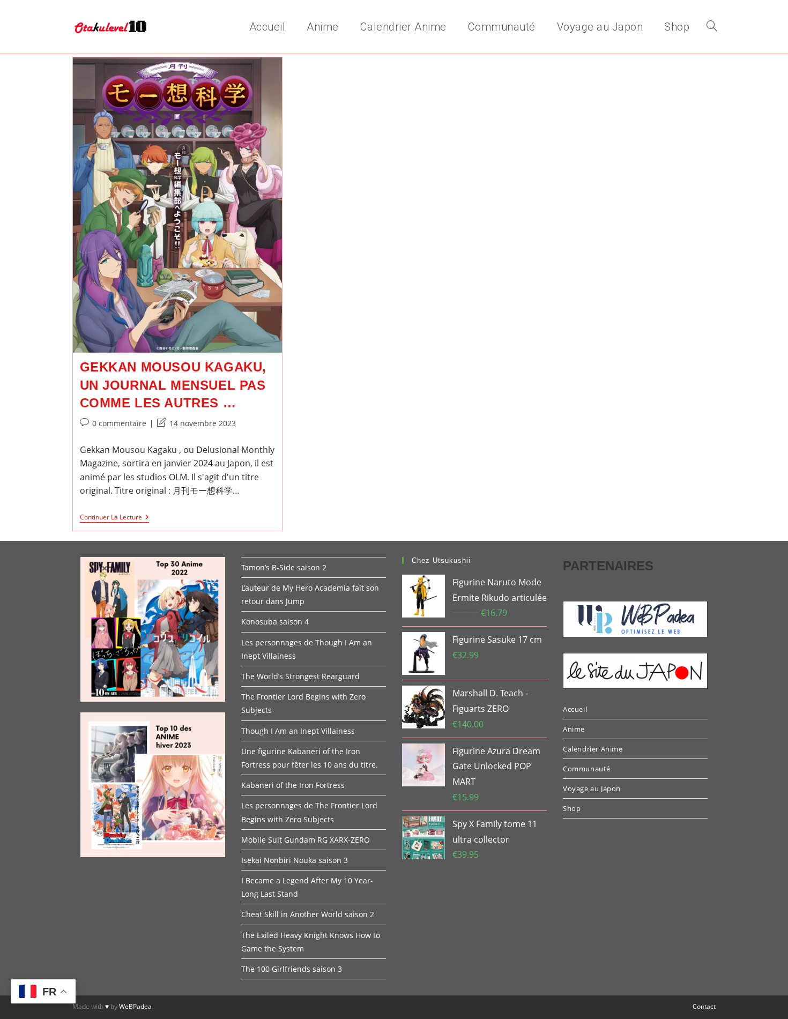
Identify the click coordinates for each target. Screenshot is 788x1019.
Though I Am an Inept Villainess (298, 731)
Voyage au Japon (592, 788)
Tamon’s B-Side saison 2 (283, 567)
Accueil (575, 709)
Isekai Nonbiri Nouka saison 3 (294, 860)
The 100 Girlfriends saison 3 (291, 969)
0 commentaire (119, 423)
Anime (574, 729)
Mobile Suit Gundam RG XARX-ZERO (305, 840)
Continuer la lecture (114, 518)
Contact (704, 1006)
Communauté (587, 768)
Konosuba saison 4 (275, 621)
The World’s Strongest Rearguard (300, 676)
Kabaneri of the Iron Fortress (293, 785)
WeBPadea (135, 1006)
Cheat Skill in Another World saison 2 (307, 914)
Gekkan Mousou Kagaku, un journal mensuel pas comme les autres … (173, 385)
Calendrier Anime (593, 749)
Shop (572, 808)
